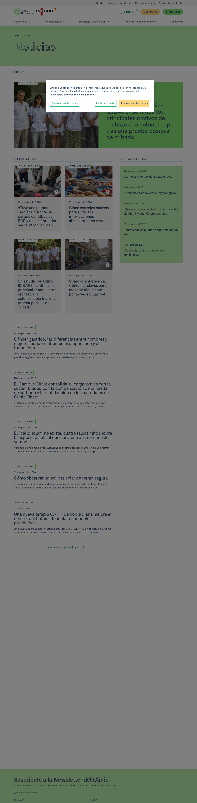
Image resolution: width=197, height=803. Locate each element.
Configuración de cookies (64, 103)
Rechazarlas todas (105, 103)
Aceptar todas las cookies (134, 103)
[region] (100, 96)
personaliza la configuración (79, 94)
